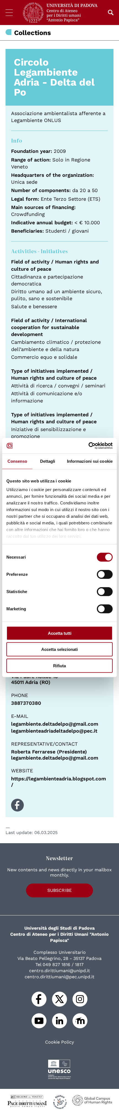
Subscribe (59, 890)
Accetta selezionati (59, 649)
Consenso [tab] (17, 461)
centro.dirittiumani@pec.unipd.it (59, 976)
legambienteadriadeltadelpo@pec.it (54, 731)
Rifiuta (59, 665)
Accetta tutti (59, 633)
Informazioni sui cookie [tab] (90, 461)
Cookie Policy (59, 1042)
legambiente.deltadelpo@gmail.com (54, 724)
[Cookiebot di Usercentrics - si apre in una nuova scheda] (88, 445)
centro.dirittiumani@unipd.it (59, 970)
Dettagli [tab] (47, 461)
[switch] (105, 574)
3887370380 (26, 703)
